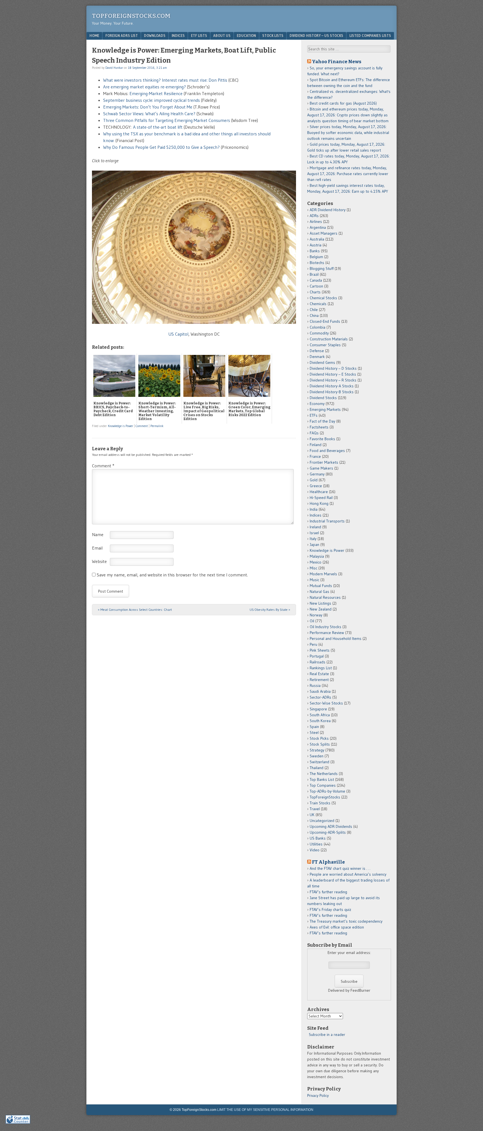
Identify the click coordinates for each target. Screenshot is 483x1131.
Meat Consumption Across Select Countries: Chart (135, 609)
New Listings (320, 603)
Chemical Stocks (323, 297)
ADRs (314, 215)
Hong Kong (319, 503)
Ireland (315, 526)
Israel (314, 532)
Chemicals (318, 303)
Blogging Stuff (321, 268)
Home (94, 35)
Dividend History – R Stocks (333, 380)
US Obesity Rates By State (270, 609)
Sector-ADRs (320, 697)
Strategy (317, 750)
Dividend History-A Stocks (332, 385)
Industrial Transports (327, 521)
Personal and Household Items (335, 638)
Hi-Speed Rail (321, 497)
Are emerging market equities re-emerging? (144, 86)
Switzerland (319, 761)
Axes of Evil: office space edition (337, 927)
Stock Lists (272, 35)
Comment (142, 426)
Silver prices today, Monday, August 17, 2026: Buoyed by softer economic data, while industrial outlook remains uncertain (348, 132)
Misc (313, 568)
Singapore (318, 708)
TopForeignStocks (325, 797)
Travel (315, 808)
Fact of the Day (322, 421)
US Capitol (178, 334)
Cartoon (316, 286)
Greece (316, 485)
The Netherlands (324, 773)
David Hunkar (114, 68)
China (314, 315)
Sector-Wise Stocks (326, 703)
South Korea (320, 720)
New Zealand (321, 609)
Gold (314, 479)
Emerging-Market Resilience (156, 93)
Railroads (317, 662)
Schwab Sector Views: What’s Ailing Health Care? (149, 113)
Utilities (316, 844)
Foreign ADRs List (121, 35)
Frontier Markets (324, 462)
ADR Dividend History (327, 209)
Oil (312, 620)
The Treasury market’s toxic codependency (346, 921)
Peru (313, 644)
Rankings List (321, 667)
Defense (317, 350)
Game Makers (321, 468)
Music (314, 579)
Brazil (314, 274)
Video (314, 849)
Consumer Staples (325, 344)
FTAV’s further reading (328, 891)
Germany (317, 474)
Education (246, 35)
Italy (313, 538)
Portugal (317, 656)
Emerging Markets (325, 409)
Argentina (318, 227)
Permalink (157, 426)
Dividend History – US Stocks (316, 35)
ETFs (314, 415)
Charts (315, 291)
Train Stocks (320, 802)
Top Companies (323, 785)
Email (97, 548)
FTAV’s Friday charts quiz (330, 909)
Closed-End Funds (325, 321)
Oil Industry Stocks (325, 626)
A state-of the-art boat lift (158, 127)
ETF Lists (199, 35)
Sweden (316, 755)
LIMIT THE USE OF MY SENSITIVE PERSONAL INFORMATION (265, 1110)
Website (99, 561)
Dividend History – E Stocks (333, 374)
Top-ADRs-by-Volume (327, 791)
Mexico (315, 562)
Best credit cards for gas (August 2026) (343, 103)
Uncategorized (322, 820)
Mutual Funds (321, 585)
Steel (314, 732)
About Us (222, 35)
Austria (315, 245)
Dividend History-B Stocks (332, 391)
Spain (314, 726)
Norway (316, 615)
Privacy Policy (318, 1095)
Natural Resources (325, 597)
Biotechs (317, 262)
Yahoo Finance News (336, 61)
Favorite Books (322, 438)
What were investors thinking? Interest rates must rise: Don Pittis (165, 80)
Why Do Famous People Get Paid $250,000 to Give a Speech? (162, 147)
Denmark (317, 356)
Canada (316, 280)
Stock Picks (319, 738)
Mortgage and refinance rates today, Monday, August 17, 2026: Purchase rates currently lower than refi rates (347, 173)
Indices (178, 35)
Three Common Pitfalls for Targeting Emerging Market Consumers (166, 120)
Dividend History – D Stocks (333, 368)
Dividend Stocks (323, 397)
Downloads (154, 35)
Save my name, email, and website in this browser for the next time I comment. (172, 575)
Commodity (319, 333)
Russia (315, 685)
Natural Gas (319, 591)
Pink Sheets (320, 650)
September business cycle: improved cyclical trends (152, 100)
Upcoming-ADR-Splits (328, 832)
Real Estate (319, 673)
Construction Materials (329, 338)
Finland (315, 444)
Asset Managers (323, 233)
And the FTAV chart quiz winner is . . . (340, 868)
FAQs (314, 432)
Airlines (316, 221)
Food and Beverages (327, 450)
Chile (314, 309)
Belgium (316, 256)
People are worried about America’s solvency (348, 874)
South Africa (320, 714)
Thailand (316, 767)
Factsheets (319, 427)
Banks (315, 250)
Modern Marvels (323, 573)
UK (312, 814)
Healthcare (319, 491)
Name (97, 534)
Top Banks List (322, 779)
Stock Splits (320, 744)
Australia (317, 239)
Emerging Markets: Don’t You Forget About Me (147, 107)
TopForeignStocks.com (131, 16)
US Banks (318, 838)
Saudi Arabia (320, 691)
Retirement (319, 679)
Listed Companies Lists (370, 35)
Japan (314, 544)
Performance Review (327, 632)
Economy (317, 403)
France (315, 456)
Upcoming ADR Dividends (331, 826)
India (314, 509)
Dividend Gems (322, 362)
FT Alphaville (328, 862)
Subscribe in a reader (327, 1034)
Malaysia (317, 556)
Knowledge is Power (120, 426)
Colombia (317, 327)
